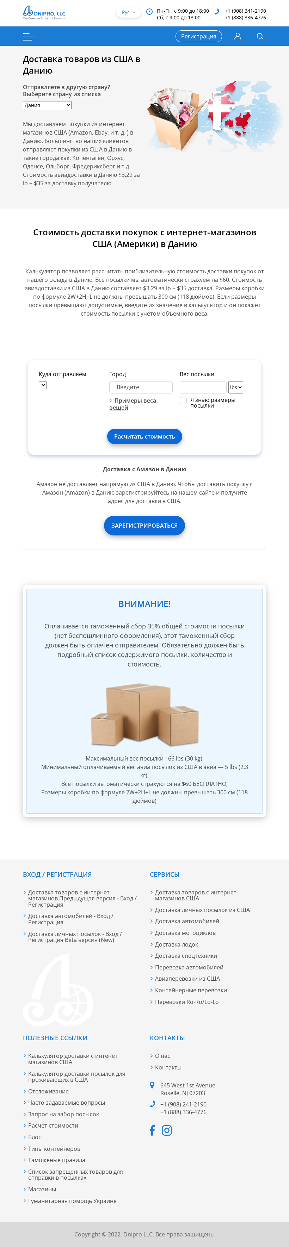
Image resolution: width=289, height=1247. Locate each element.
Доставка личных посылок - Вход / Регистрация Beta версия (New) (75, 937)
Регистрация (198, 36)
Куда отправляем (62, 374)
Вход (237, 36)
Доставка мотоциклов (185, 933)
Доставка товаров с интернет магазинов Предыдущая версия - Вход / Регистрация (82, 898)
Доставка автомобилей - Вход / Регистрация (70, 919)
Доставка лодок (176, 944)
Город (117, 374)
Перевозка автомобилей (189, 967)
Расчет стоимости (53, 1125)
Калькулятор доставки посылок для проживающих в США (76, 1077)
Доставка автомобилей (187, 921)
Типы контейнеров (54, 1149)
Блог (34, 1137)
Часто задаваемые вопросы (66, 1102)
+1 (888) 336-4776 (245, 17)
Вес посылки (197, 374)
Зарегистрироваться (144, 525)
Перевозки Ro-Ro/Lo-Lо (187, 1002)
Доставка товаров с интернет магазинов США (195, 895)
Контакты (168, 1067)
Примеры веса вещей (132, 404)
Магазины (42, 1189)
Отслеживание (48, 1091)
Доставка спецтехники (186, 956)
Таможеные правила (56, 1160)
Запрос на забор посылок (63, 1114)
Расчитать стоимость (144, 436)
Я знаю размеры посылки (212, 402)
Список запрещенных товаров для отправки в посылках (75, 1175)
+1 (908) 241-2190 (245, 10)
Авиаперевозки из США (187, 978)
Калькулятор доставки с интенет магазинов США (73, 1059)
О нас (162, 1056)
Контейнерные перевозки (191, 990)
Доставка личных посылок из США (202, 910)
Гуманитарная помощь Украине (72, 1201)
